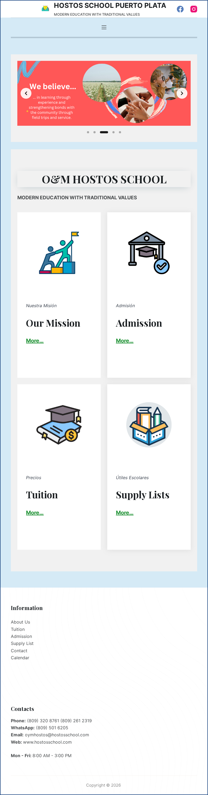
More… (125, 340)
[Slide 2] (94, 132)
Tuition (18, 629)
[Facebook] (180, 9)
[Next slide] (182, 93)
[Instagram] (193, 9)
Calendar (20, 657)
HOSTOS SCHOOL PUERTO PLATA (110, 5)
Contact (19, 650)
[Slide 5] (120, 132)
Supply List (22, 643)
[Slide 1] (88, 132)
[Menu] (104, 27)
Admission (21, 636)
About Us (20, 622)
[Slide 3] (104, 132)
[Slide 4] (113, 132)
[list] (103, 93)
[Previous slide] (26, 93)
